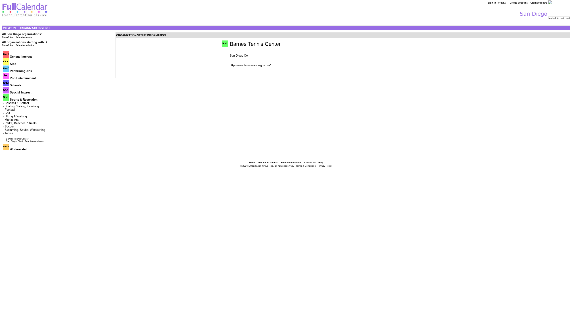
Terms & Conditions (306, 166)
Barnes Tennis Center (17, 139)
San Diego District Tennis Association (25, 141)
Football (10, 109)
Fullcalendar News (291, 162)
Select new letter (25, 45)
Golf (7, 113)
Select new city (24, 37)
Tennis (9, 133)
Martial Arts (12, 119)
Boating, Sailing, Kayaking (22, 106)
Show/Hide (8, 37)
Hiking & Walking (16, 116)
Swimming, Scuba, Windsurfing (25, 129)
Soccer (9, 126)
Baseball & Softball (17, 103)
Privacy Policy (325, 166)
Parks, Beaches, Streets (21, 123)
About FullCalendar (268, 162)
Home (252, 162)
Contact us (310, 162)
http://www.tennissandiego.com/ (250, 65)
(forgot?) (501, 2)
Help (320, 162)
